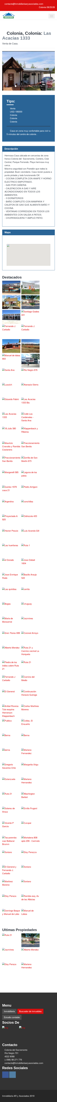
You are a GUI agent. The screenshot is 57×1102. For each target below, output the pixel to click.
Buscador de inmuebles (30, 1011)
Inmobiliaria (9, 1011)
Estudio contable (12, 1017)
